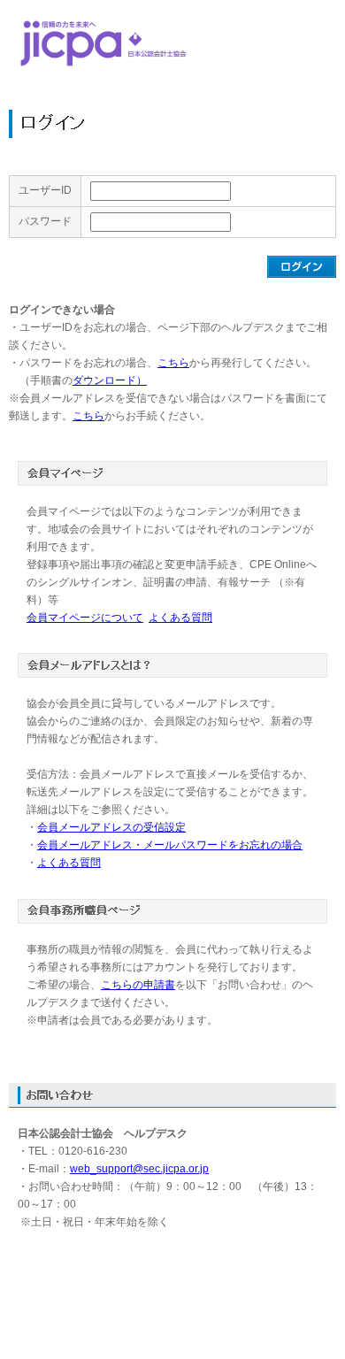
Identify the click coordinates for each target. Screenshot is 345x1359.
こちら (173, 363)
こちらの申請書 (138, 985)
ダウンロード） (110, 380)
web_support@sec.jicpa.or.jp (139, 1169)
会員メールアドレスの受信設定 (111, 827)
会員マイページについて (85, 617)
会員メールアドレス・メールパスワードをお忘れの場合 (170, 845)
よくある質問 (180, 617)
